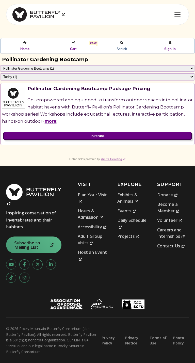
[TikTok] (11, 278)
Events (126, 211)
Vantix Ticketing (113, 159)
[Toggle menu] (177, 14)
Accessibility (92, 227)
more (50, 121)
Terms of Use (158, 340)
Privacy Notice (131, 340)
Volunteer (169, 220)
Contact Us (171, 246)
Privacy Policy (108, 340)
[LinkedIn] (51, 264)
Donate (167, 195)
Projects (128, 236)
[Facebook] (24, 264)
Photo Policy (178, 340)
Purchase (98, 136)
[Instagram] (24, 278)
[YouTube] (11, 264)
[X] (37, 264)
